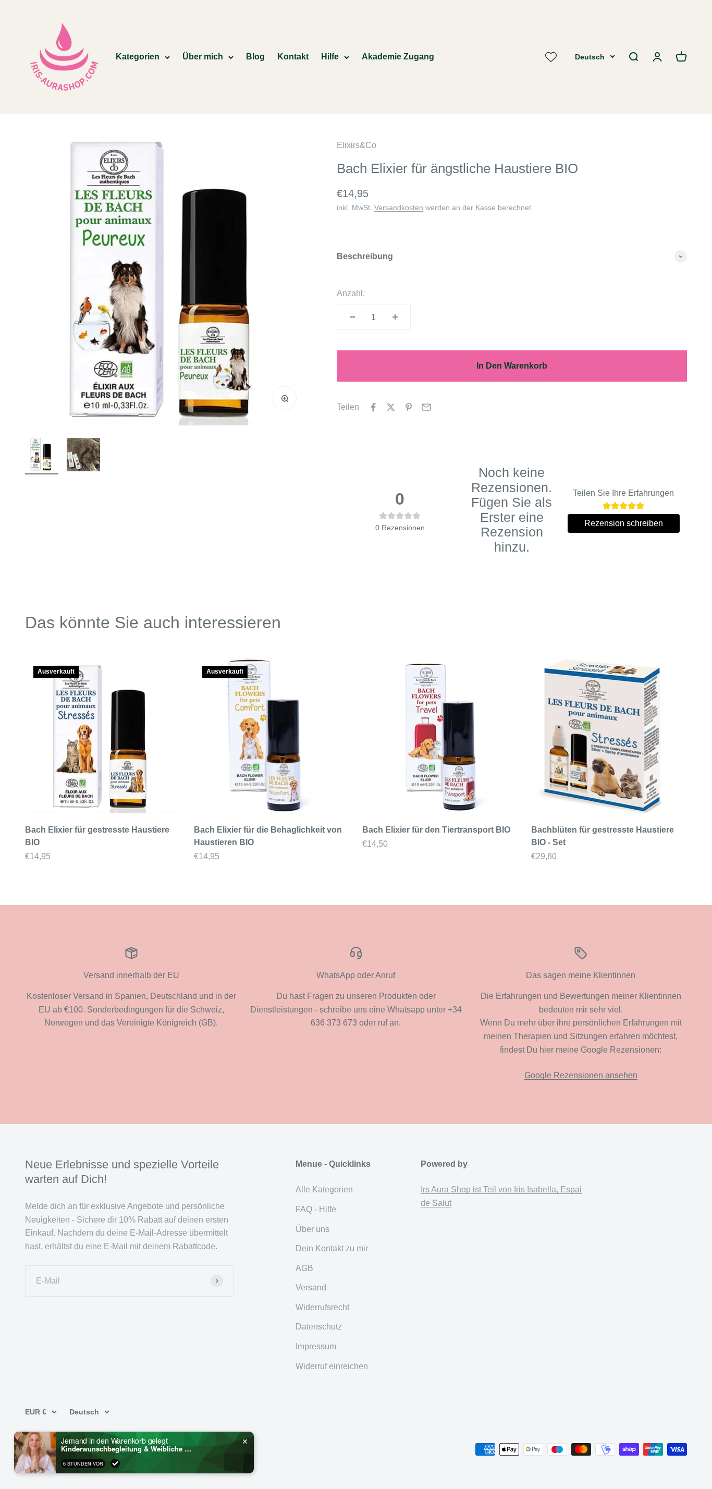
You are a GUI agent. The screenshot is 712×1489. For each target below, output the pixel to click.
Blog (255, 56)
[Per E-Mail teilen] (426, 407)
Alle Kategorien (324, 1189)
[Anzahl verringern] (352, 316)
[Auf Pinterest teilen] (409, 407)
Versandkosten (398, 207)
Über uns (312, 1229)
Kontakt (293, 56)
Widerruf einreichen (332, 1366)
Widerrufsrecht (322, 1307)
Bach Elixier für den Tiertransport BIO (436, 829)
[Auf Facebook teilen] (373, 407)
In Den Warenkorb (511, 365)
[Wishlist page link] (551, 57)
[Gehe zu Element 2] (83, 456)
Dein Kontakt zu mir (332, 1248)
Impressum (316, 1346)
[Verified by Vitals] (115, 1463)
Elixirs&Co (356, 145)
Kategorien (137, 56)
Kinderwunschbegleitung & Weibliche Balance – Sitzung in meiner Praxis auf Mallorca (126, 1449)
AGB (304, 1268)
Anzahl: (351, 293)
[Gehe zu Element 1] (41, 456)
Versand (311, 1287)
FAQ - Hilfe (316, 1209)
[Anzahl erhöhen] (395, 316)
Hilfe (330, 56)
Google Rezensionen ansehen (580, 1075)
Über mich (202, 56)
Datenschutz (319, 1326)
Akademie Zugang (398, 56)
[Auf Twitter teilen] (391, 407)
